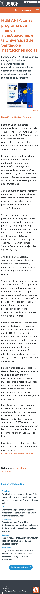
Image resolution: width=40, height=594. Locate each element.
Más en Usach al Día (12, 484)
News (7, 588)
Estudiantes (6, 491)
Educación (6, 507)
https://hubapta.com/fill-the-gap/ (18, 453)
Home (7, 586)
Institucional (7, 547)
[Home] (9, 4)
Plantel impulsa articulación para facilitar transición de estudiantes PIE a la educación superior (20, 540)
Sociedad (5, 535)
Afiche (36, 111)
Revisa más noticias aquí (20, 567)
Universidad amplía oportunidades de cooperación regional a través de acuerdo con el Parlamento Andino (20, 512)
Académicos (6, 519)
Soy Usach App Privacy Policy (15, 591)
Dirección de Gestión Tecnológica (18, 117)
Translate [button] (27, 10)
